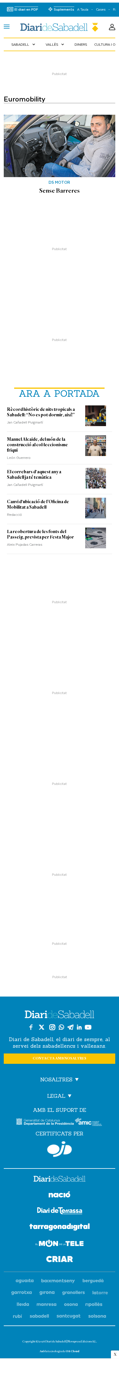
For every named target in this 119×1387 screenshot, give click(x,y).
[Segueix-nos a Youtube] (88, 1027)
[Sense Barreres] (60, 146)
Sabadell (23, 44)
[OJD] (59, 1149)
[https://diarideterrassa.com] (59, 1212)
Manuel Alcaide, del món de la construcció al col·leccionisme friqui (37, 445)
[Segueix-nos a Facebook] (31, 1027)
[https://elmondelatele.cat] (59, 1244)
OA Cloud (72, 1351)
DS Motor (59, 182)
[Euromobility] (59, 27)
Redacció (14, 514)
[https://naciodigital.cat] (59, 1195)
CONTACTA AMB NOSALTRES (59, 1058)
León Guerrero (19, 457)
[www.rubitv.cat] (17, 1316)
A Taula (82, 9)
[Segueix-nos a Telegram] (70, 1027)
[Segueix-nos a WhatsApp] (61, 1027)
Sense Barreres (59, 190)
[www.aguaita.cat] (25, 1281)
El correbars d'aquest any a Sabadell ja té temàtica (34, 475)
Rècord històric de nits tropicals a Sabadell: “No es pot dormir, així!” (41, 412)
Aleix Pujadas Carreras (24, 544)
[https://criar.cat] (59, 1260)
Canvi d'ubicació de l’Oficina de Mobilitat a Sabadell (38, 504)
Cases (100, 9)
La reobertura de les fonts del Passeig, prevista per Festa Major (40, 534)
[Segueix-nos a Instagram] (52, 1027)
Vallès (55, 44)
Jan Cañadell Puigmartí (25, 422)
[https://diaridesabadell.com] (59, 1180)
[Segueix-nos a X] (41, 1027)
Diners (81, 44)
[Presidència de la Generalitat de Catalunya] (45, 1121)
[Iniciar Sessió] (112, 27)
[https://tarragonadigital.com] (59, 1228)
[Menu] (7, 27)
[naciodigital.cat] (58, 1281)
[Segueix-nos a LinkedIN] (79, 1027)
